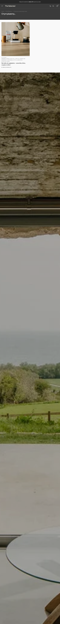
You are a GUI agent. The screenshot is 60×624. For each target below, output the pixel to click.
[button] (2, 6)
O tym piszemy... (8, 11)
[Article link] (15, 45)
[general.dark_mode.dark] (50, 6)
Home (2, 11)
